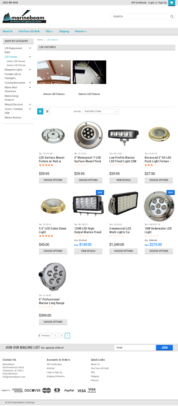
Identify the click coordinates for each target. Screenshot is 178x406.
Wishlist (51, 368)
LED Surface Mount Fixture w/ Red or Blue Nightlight (51, 161)
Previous (45, 335)
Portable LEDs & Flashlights (13, 76)
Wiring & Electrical (14, 104)
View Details (123, 180)
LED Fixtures (11, 56)
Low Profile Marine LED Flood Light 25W (122, 159)
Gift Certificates (54, 364)
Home (40, 40)
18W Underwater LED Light (158, 230)
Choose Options (53, 180)
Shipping (64, 31)
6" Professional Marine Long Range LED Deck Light (51, 302)
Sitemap (30, 402)
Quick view (53, 148)
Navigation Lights (13, 69)
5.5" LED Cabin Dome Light (52, 230)
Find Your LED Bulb (29, 31)
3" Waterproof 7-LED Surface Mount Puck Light (87, 161)
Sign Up (162, 2)
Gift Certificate (139, 2)
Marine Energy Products (12, 98)
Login (151, 2)
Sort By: (77, 111)
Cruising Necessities (15, 82)
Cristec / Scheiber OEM (14, 111)
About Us (8, 31)
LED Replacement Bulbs (13, 50)
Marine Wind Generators (11, 89)
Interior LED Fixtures (16, 61)
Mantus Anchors (13, 117)
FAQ (48, 31)
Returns (79, 31)
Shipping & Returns (56, 376)
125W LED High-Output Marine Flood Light (87, 232)
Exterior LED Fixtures (16, 65)
